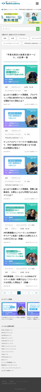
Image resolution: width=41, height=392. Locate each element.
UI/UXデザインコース (7, 343)
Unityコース (4, 354)
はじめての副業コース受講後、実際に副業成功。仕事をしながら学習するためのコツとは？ (20, 192)
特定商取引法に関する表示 (9, 383)
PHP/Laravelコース (6, 357)
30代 (25, 91)
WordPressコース (6, 335)
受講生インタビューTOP (10, 9)
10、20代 (27, 134)
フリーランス (23, 38)
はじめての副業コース (31, 104)
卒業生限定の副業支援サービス (14, 138)
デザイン (14, 229)
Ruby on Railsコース (7, 330)
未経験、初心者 (28, 87)
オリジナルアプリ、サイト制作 (26, 225)
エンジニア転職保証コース (8, 362)
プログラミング (15, 87)
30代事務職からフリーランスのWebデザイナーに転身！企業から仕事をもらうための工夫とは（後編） (20, 235)
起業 (6, 229)
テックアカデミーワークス (11, 43)
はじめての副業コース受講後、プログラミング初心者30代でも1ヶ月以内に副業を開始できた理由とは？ (20, 97)
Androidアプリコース (7, 341)
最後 (36, 293)
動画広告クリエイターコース (9, 365)
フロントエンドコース (7, 351)
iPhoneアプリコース (7, 333)
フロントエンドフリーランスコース (11, 368)
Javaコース (4, 360)
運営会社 (4, 381)
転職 (12, 38)
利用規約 (11, 381)
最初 (4, 293)
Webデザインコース (32, 242)
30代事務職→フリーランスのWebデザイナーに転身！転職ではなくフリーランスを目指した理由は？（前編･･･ (20, 279)
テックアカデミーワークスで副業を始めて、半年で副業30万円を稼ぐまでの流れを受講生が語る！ (20, 145)
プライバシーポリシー (22, 381)
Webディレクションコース (8, 346)
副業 (5, 38)
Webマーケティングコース (8, 349)
